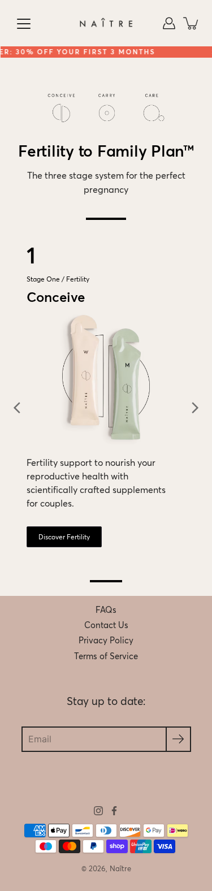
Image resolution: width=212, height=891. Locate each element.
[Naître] (106, 23)
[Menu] (23, 24)
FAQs (106, 610)
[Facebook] (114, 810)
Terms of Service (106, 656)
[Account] (169, 23)
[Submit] (178, 739)
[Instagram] (98, 810)
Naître (120, 868)
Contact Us (106, 625)
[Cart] (192, 23)
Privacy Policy (106, 640)
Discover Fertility (64, 537)
